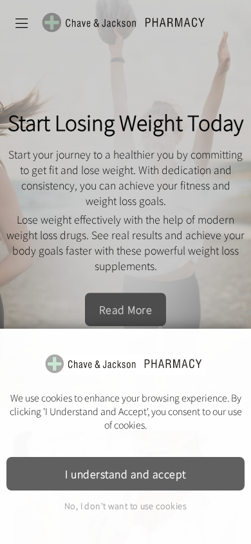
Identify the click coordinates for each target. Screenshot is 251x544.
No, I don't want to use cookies (125, 506)
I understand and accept (125, 473)
